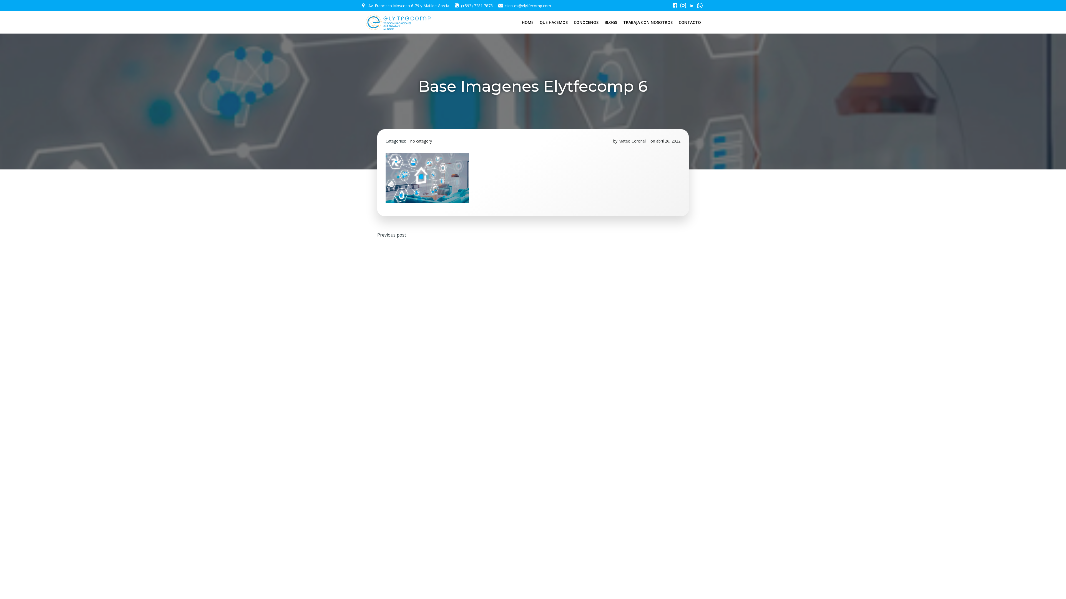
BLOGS (611, 22)
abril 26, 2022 (668, 141)
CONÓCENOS (586, 22)
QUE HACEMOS (554, 22)
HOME (528, 22)
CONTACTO (690, 22)
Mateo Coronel (632, 141)
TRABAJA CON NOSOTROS (648, 22)
